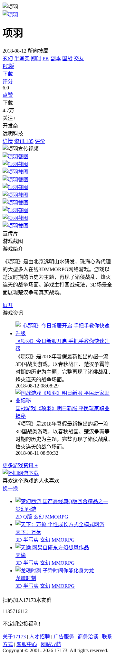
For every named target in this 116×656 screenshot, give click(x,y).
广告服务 (63, 636)
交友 (79, 58)
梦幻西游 (25, 509)
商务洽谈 (88, 636)
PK (46, 58)
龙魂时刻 (25, 578)
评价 (40, 141)
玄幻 (8, 58)
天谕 (20, 555)
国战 (67, 58)
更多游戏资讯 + (20, 465)
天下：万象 (28, 532)
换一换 (10, 488)
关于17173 (14, 636)
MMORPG (56, 516)
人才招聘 (39, 636)
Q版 (27, 516)
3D (18, 540)
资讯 (24, 141)
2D (18, 516)
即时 (36, 58)
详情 (8, 141)
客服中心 (26, 644)
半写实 (22, 58)
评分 (8, 81)
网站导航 (51, 644)
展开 (8, 305)
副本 (56, 58)
